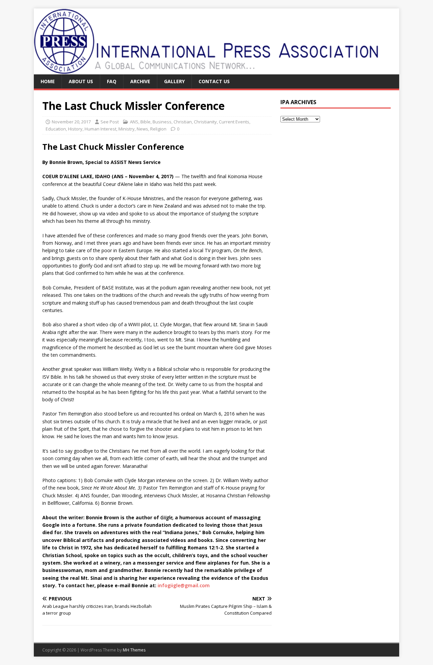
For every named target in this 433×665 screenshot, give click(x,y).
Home (48, 81)
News (142, 129)
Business (162, 122)
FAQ (111, 81)
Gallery (174, 81)
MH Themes (134, 650)
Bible (145, 122)
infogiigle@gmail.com (184, 585)
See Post (109, 122)
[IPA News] (207, 70)
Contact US (214, 81)
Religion (158, 129)
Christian (183, 122)
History (75, 129)
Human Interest (100, 129)
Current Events (234, 122)
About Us (81, 81)
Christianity (205, 122)
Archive (140, 81)
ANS (134, 122)
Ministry (126, 129)
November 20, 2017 (71, 122)
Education (56, 129)
